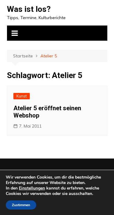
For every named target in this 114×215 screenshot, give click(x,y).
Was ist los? (29, 9)
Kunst (21, 96)
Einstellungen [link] (32, 188)
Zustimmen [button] (21, 205)
